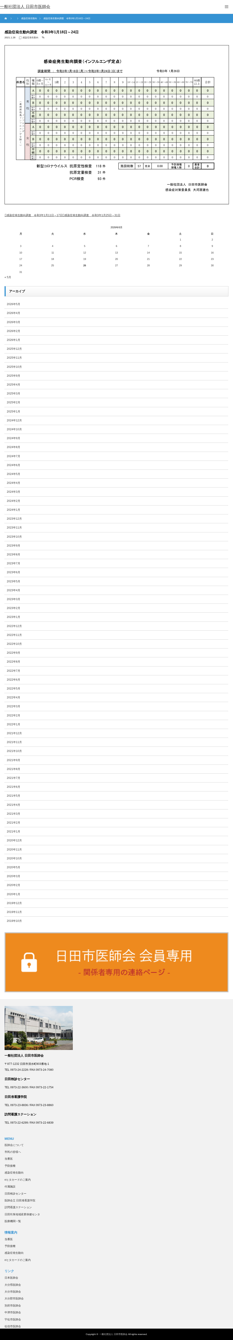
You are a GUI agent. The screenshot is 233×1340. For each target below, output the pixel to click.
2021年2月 (13, 822)
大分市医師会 (13, 1291)
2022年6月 (13, 679)
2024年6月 (13, 465)
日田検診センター (15, 1193)
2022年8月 (13, 661)
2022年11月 (14, 635)
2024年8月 (13, 447)
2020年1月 (13, 894)
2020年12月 (14, 840)
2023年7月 (13, 563)
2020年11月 (14, 849)
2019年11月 (14, 912)
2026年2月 (13, 331)
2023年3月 (13, 599)
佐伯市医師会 (13, 1326)
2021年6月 (13, 786)
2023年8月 (13, 554)
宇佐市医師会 (13, 1319)
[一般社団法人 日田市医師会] (25, 7)
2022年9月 (13, 652)
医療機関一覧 (13, 1221)
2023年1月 (13, 617)
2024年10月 (14, 429)
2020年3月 (13, 876)
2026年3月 (13, 322)
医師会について (14, 1145)
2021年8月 (13, 769)
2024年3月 (13, 491)
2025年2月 (13, 402)
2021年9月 (13, 760)
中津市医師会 (13, 1312)
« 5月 (8, 277)
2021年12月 (14, 733)
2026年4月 (13, 313)
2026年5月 (13, 304)
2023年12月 (14, 518)
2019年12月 (14, 903)
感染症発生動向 (30, 37)
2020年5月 (13, 867)
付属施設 (10, 1186)
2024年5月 (13, 474)
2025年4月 (13, 384)
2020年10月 (14, 858)
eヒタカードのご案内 (18, 1179)
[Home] (6, 18)
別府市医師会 (13, 1305)
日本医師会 (11, 1277)
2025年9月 (13, 375)
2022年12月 (14, 626)
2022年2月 (13, 715)
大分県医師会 (13, 1284)
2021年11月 (14, 742)
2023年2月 (13, 608)
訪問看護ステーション (18, 1207)
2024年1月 (13, 509)
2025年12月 (14, 348)
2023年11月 (14, 527)
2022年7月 (13, 670)
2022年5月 (13, 688)
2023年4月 (13, 590)
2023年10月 (14, 536)
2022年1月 (13, 724)
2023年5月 (13, 581)
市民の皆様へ (13, 1151)
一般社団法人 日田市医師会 (113, 1334)
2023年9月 (13, 545)
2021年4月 (13, 804)
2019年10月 (14, 921)
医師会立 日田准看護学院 (20, 1200)
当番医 (9, 1158)
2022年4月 (13, 697)
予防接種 (10, 1165)
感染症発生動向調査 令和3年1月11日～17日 (35, 215)
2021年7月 (13, 778)
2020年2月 (13, 885)
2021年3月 (13, 813)
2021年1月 (13, 831)
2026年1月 (13, 340)
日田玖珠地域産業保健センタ (22, 1214)
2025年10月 (14, 366)
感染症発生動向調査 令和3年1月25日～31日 (92, 215)
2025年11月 (14, 357)
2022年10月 (14, 643)
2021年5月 (13, 795)
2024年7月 (13, 456)
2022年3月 (13, 706)
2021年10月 (14, 751)
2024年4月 (13, 483)
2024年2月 (13, 501)
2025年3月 (13, 393)
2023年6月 (13, 572)
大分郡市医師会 (14, 1298)
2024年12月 (14, 420)
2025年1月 (13, 411)
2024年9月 (13, 438)
